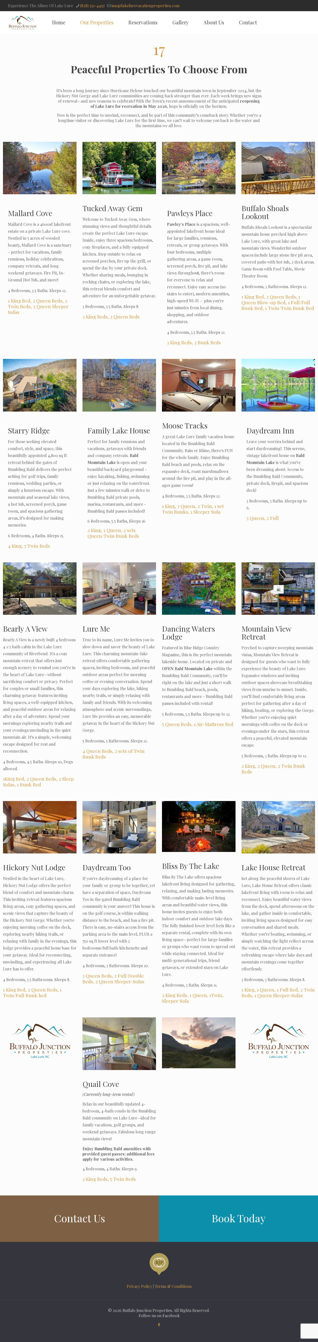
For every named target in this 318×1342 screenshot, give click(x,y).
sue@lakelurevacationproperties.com (145, 5)
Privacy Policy (139, 1286)
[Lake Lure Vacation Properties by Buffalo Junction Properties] (22, 22)
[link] (40, 168)
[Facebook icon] (159, 1324)
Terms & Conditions (173, 1286)
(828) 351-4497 (92, 5)
